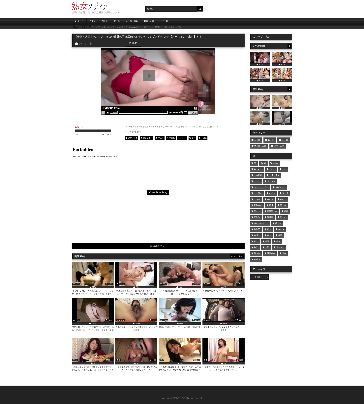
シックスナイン (261, 187)
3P (255, 163)
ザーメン (271, 181)
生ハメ (281, 229)
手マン (257, 211)
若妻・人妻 (149, 21)
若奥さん (280, 247)
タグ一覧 (164, 21)
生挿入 (257, 235)
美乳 (267, 241)
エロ (284, 169)
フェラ (161, 138)
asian (275, 163)
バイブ (272, 193)
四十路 (105, 21)
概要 (134, 43)
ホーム (80, 21)
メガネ (257, 199)
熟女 (269, 229)
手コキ (283, 205)
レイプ (270, 199)
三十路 (93, 21)
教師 (286, 211)
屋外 (271, 205)
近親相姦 (271, 253)
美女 (278, 241)
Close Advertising (158, 192)
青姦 (284, 253)
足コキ (257, 253)
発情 (280, 235)
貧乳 (193, 138)
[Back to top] (355, 395)
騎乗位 (257, 259)
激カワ (278, 223)
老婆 (267, 247)
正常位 (257, 217)
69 (265, 163)
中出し (172, 138)
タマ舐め (258, 193)
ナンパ (183, 138)
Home (75, 27)
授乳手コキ (272, 211)
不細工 (204, 138)
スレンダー (147, 138)
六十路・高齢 (132, 21)
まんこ (272, 169)
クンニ (257, 181)
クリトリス (274, 175)
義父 (256, 247)
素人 (256, 241)
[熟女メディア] (89, 6)
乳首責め (258, 205)
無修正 (257, 229)
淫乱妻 (270, 217)
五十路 (117, 21)
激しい (283, 217)
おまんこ (258, 169)
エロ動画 (258, 175)
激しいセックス (261, 223)
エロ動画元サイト (159, 246)
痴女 (269, 235)
